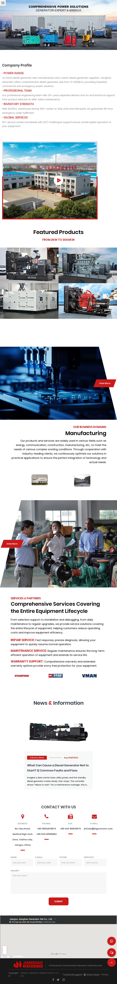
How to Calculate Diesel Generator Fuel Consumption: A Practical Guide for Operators (55, 770)
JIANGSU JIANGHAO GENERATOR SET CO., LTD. (39, 974)
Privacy (104, 974)
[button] (5, 22)
